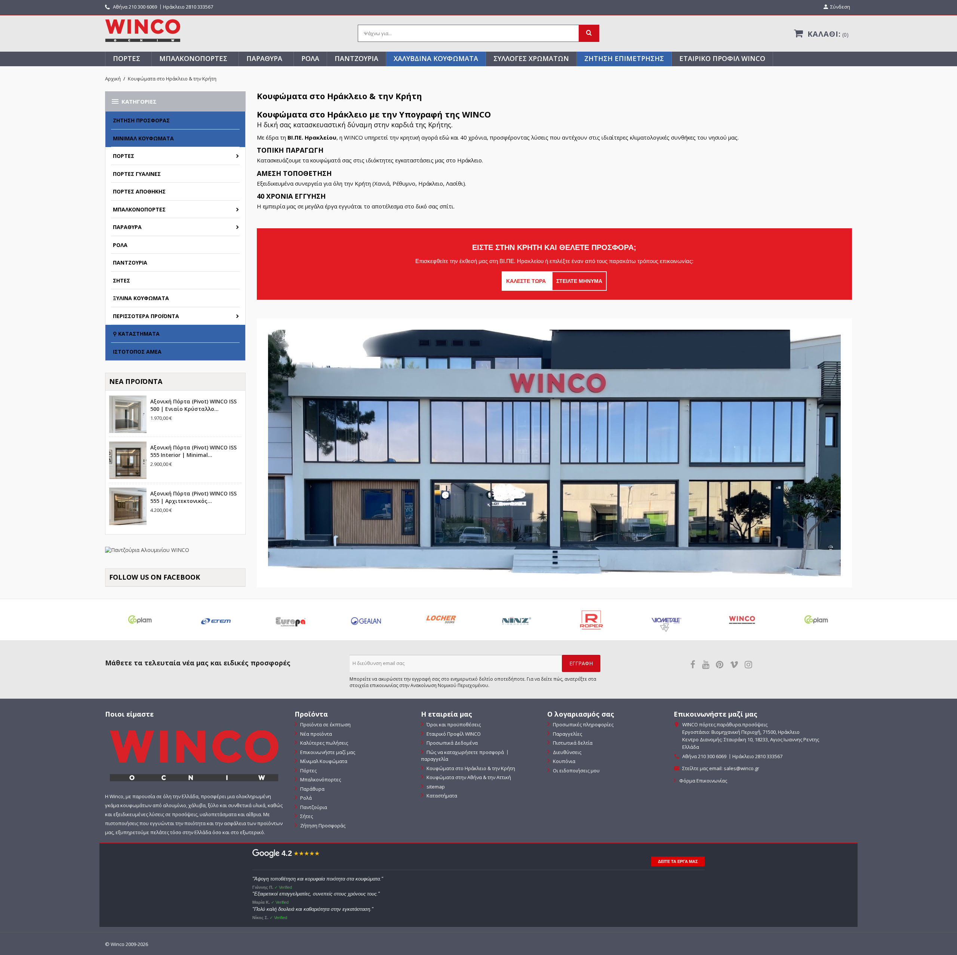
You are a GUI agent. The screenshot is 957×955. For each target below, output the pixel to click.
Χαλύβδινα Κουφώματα (436, 58)
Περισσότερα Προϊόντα (146, 316)
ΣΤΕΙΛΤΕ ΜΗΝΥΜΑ (579, 281)
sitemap (435, 786)
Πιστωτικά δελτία (572, 742)
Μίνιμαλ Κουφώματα (143, 138)
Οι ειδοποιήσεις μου (576, 770)
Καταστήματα (441, 795)
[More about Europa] (290, 620)
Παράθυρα (264, 58)
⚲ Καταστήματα (136, 333)
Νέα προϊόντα (315, 733)
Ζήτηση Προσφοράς (141, 120)
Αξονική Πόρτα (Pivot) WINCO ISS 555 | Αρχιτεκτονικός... (193, 497)
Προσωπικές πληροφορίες (582, 724)
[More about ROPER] (591, 620)
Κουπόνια (563, 761)
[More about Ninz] (516, 620)
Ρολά (310, 58)
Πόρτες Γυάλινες (137, 173)
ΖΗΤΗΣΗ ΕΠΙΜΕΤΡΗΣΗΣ (624, 58)
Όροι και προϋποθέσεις (453, 724)
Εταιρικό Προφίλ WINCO (722, 58)
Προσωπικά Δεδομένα (451, 742)
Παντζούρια (356, 58)
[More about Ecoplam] (140, 620)
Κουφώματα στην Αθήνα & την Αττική (468, 777)
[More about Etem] (215, 620)
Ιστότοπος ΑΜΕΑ (137, 351)
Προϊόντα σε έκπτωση (325, 724)
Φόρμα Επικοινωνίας (702, 780)
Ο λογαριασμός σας (580, 714)
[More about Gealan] (365, 620)
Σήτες (121, 280)
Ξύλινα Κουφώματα (141, 298)
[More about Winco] (741, 620)
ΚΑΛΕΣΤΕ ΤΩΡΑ (526, 281)
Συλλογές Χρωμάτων (531, 58)
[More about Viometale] (666, 620)
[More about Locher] (441, 620)
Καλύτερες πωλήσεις (323, 742)
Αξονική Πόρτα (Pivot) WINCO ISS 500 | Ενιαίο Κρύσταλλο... (193, 405)
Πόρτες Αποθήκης (139, 191)
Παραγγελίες (567, 733)
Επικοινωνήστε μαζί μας (327, 752)
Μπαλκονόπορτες (193, 58)
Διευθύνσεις (566, 752)
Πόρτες (126, 58)
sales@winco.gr (741, 768)
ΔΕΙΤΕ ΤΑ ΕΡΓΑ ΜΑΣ (678, 861)
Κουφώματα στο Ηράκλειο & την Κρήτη (470, 768)
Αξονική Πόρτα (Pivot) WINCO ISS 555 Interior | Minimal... (193, 451)
